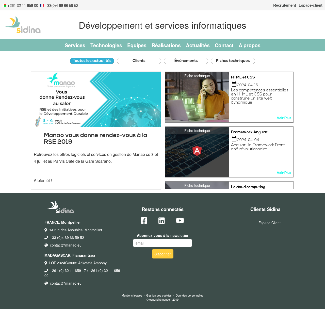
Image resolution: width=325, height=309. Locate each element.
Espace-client (310, 5)
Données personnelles (189, 295)
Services (75, 45)
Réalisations (166, 45)
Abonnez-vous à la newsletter (162, 235)
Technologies (106, 45)
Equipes (137, 45)
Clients (139, 61)
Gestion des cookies (159, 295)
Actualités (198, 45)
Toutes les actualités (92, 61)
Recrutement (284, 5)
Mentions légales (132, 295)
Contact (224, 45)
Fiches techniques (233, 61)
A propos (250, 45)
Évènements (186, 61)
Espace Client (269, 222)
